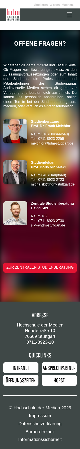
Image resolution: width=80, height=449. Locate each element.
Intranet (21, 367)
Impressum (40, 415)
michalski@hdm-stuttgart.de (53, 184)
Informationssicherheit (40, 439)
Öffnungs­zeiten (21, 380)
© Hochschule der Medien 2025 (40, 407)
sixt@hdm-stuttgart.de (48, 225)
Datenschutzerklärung (40, 423)
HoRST (59, 380)
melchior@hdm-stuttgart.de (52, 143)
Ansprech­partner (59, 367)
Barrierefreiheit (40, 431)
